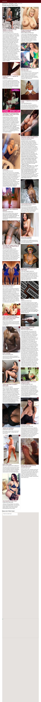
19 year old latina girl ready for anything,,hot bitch (28, 31)
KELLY (22, 299)
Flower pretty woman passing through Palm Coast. (28, 466)
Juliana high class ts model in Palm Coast (10, 385)
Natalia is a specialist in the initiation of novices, (9, 30)
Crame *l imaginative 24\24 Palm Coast (29, 101)
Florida (16, 3)
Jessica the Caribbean (8, 428)
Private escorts (5, 3)
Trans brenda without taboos (28, 204)
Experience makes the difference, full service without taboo (29, 137)
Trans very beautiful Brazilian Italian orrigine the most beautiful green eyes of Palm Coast (11, 317)
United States (11, 3)
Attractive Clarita (25, 425)
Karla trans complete (26, 237)
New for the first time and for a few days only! (29, 69)
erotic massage (6, 353)
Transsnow (5, 169)
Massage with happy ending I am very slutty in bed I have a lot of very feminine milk (11, 246)
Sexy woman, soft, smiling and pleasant (10, 210)
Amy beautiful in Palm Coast (10, 501)
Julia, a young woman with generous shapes (27, 327)
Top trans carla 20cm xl (8, 285)
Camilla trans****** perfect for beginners (10, 77)
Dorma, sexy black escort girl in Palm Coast (29, 269)
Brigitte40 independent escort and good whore (28, 382)
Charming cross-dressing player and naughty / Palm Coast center (11, 114)
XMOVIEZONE (4, 1)
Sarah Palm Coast (7, 464)
